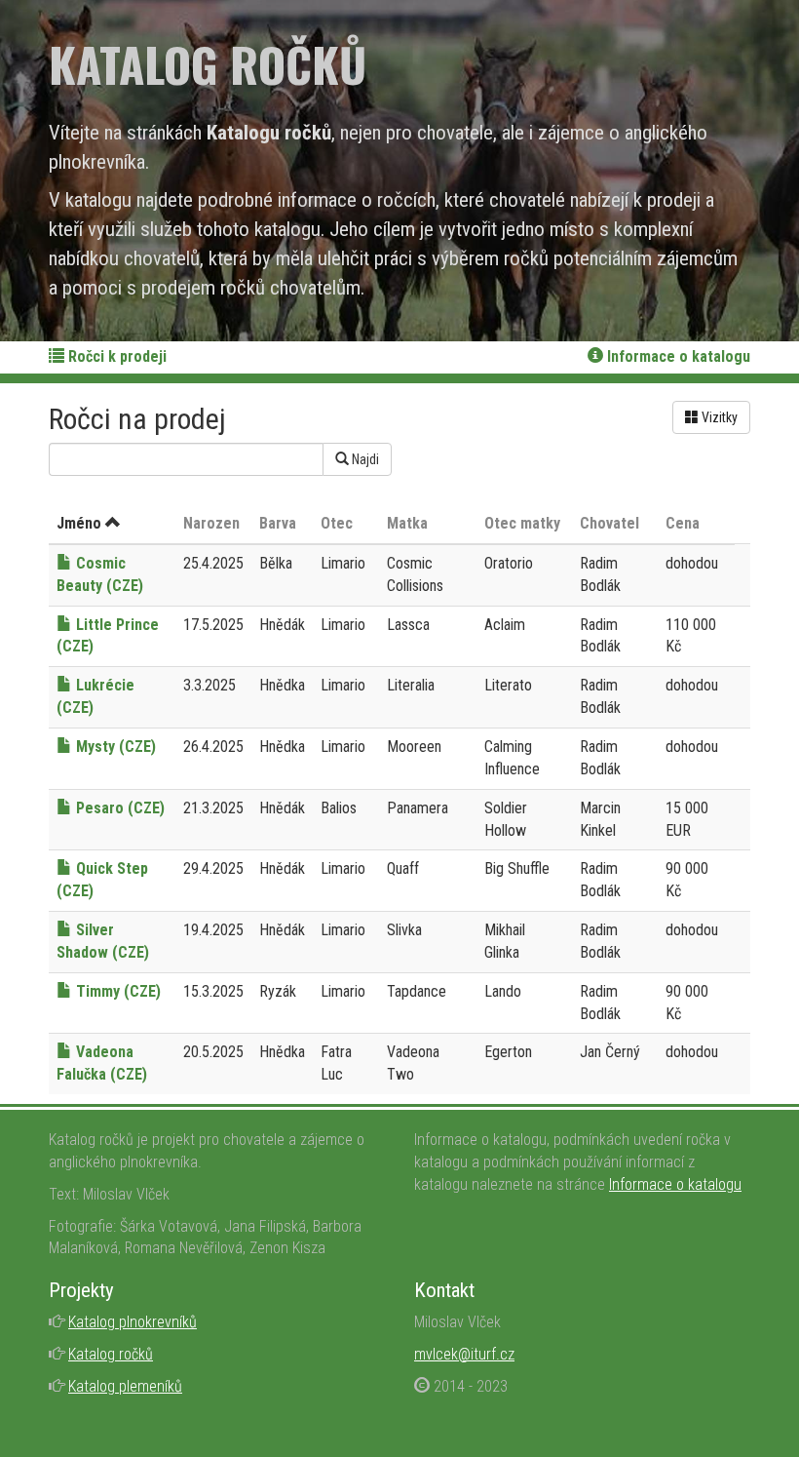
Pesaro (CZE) (118, 808)
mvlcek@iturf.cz (464, 1354)
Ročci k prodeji (115, 356)
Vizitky (718, 417)
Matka (407, 523)
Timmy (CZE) (116, 991)
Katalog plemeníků (125, 1386)
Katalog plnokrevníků (132, 1322)
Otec (337, 523)
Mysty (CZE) (114, 746)
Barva (277, 523)
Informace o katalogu (676, 356)
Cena (683, 523)
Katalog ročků (110, 1354)
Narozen (211, 523)
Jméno (79, 523)
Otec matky (522, 523)
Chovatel (609, 523)
